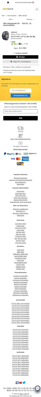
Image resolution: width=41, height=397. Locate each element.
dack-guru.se (24, 394)
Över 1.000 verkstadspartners (20, 139)
